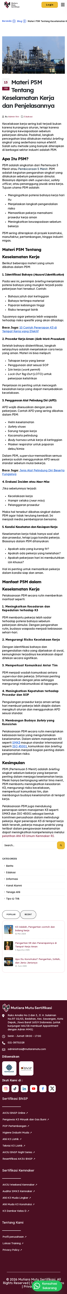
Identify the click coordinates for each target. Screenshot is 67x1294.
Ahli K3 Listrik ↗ (12, 1139)
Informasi (12, 879)
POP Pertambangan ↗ (16, 1126)
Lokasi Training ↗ (13, 1243)
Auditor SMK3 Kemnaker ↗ (19, 1191)
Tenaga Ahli (13, 892)
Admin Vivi (13, 116)
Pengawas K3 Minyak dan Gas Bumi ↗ (26, 1119)
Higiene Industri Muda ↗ (17, 1132)
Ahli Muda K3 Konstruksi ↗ (19, 1204)
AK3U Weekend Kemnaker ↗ (20, 1184)
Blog (19, 21)
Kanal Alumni (14, 885)
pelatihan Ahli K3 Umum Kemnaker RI (28, 836)
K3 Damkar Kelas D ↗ (16, 1210)
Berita (9, 865)
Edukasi (28, 116)
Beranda (6, 21)
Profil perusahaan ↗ (15, 1236)
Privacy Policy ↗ (12, 1249)
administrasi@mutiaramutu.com (27, 1049)
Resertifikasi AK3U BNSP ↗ (19, 1158)
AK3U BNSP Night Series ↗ (19, 1152)
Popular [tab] (11, 914)
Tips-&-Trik (12, 898)
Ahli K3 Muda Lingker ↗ (17, 1197)
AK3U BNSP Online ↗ (15, 1112)
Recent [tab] (28, 914)
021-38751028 (16, 1042)
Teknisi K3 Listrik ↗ (14, 1145)
